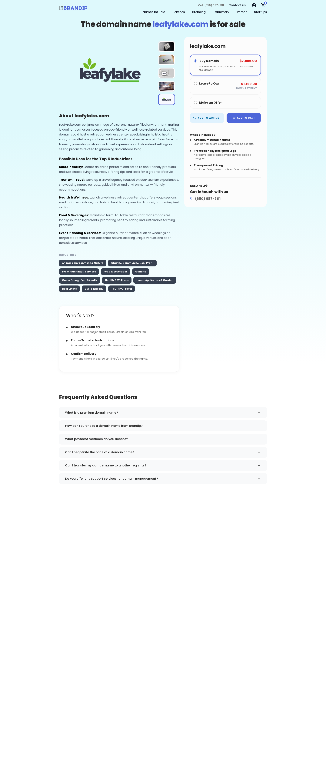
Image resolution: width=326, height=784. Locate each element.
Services (179, 12)
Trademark (221, 12)
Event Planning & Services (79, 271)
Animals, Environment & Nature (82, 263)
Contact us (237, 5)
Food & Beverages (115, 271)
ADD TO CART (246, 117)
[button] (166, 46)
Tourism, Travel (121, 289)
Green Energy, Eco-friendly (79, 280)
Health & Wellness (116, 280)
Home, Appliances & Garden (154, 280)
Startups (260, 12)
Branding (198, 12)
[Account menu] (254, 5)
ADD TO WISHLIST (209, 117)
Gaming (140, 271)
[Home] (73, 9)
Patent (242, 12)
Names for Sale (154, 12)
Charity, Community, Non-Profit (132, 263)
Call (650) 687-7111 (211, 5)
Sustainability (94, 289)
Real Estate (69, 289)
